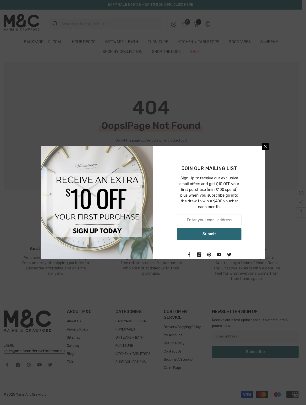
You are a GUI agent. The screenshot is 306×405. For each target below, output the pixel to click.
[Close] (265, 146)
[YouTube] (219, 255)
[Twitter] (229, 255)
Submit (209, 234)
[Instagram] (199, 255)
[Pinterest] (209, 255)
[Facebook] (189, 255)
